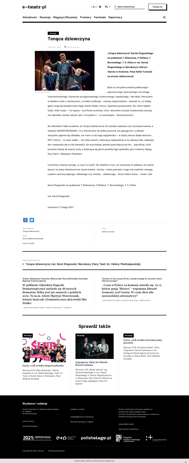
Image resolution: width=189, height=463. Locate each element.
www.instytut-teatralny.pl (128, 429)
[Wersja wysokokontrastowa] (100, 7)
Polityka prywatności (56, 451)
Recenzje (45, 17)
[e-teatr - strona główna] (34, 8)
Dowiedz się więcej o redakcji (81, 422)
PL (106, 6)
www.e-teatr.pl (28, 421)
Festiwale (100, 17)
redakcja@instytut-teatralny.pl (82, 417)
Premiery (85, 17)
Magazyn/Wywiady (65, 17)
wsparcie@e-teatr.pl (126, 424)
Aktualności (29, 17)
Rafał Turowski (108, 231)
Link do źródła (28, 243)
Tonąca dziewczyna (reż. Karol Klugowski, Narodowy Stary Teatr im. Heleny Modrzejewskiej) (83, 264)
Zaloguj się (157, 7)
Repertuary (115, 17)
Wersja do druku (73, 47)
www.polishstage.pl (30, 426)
